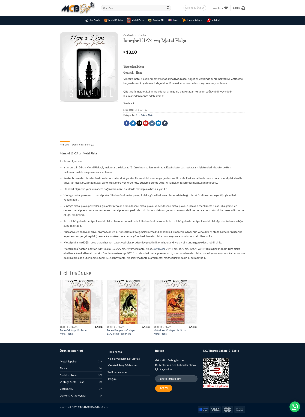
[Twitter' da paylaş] (133, 123)
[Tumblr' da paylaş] (165, 123)
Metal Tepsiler (68, 361)
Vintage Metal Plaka (72, 381)
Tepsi (175, 20)
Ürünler (142, 35)
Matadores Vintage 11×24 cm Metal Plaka (170, 332)
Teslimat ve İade (117, 372)
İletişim (111, 378)
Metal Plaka (137, 20)
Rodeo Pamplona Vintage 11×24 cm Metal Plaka (120, 332)
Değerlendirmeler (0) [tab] (83, 144)
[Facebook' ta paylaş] (127, 123)
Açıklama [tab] (65, 144)
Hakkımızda (114, 351)
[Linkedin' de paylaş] (158, 123)
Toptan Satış (193, 20)
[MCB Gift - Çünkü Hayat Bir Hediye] (78, 8)
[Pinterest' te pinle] (146, 123)
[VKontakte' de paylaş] (152, 123)
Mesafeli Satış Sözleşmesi (122, 365)
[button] (195, 8)
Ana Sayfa (94, 20)
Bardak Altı (158, 20)
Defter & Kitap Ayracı (73, 395)
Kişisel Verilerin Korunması (123, 358)
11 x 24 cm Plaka (145, 115)
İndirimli (215, 20)
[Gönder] (168, 8)
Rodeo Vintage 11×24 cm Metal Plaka (73, 332)
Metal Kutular (115, 20)
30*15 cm (159, 248)
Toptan (64, 368)
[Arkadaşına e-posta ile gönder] (139, 123)
